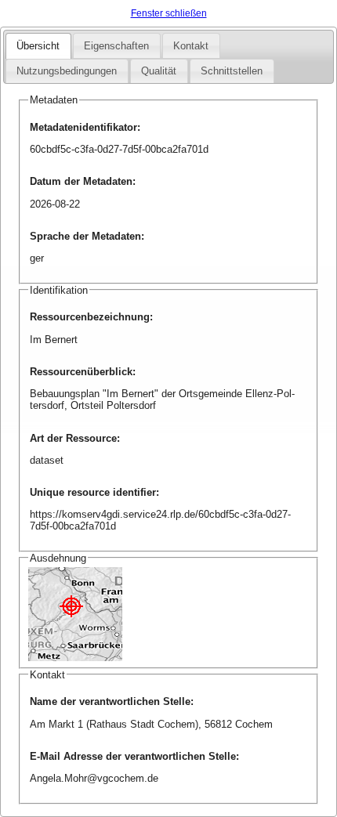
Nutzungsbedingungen (66, 71)
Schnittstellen (232, 71)
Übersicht (38, 46)
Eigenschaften (116, 46)
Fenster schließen (169, 13)
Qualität (158, 71)
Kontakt (190, 46)
